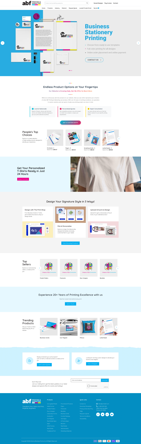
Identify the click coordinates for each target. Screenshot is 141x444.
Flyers (49, 148)
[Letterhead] (108, 327)
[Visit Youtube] (112, 414)
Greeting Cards (70, 148)
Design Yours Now (23, 179)
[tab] (69, 70)
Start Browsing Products (70, 243)
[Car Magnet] (69, 327)
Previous (46, 138)
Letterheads (88, 148)
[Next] (138, 43)
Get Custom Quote (44, 365)
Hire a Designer (92, 364)
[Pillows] (89, 327)
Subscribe (104, 380)
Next (119, 138)
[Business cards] (49, 327)
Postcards (106, 148)
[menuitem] (43, 8)
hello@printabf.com (103, 404)
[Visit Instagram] (107, 414)
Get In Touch (70, 304)
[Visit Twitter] (102, 414)
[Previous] (2, 43)
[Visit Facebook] (98, 414)
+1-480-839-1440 (102, 406)
